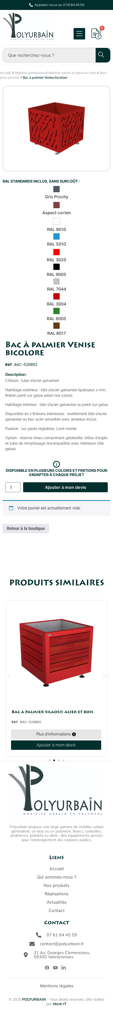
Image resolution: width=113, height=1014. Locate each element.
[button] (9, 676)
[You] (55, 967)
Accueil (5, 73)
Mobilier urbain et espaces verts (72, 73)
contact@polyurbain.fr (62, 943)
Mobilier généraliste (30, 73)
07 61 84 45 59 (62, 934)
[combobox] (49, 55)
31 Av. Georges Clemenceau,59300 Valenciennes (62, 954)
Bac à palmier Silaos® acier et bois (52, 712)
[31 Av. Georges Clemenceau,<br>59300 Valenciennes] (25, 955)
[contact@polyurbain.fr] (32, 944)
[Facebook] (47, 967)
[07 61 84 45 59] (38, 935)
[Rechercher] (98, 55)
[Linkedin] (63, 967)
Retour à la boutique (26, 528)
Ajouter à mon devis (65, 487)
